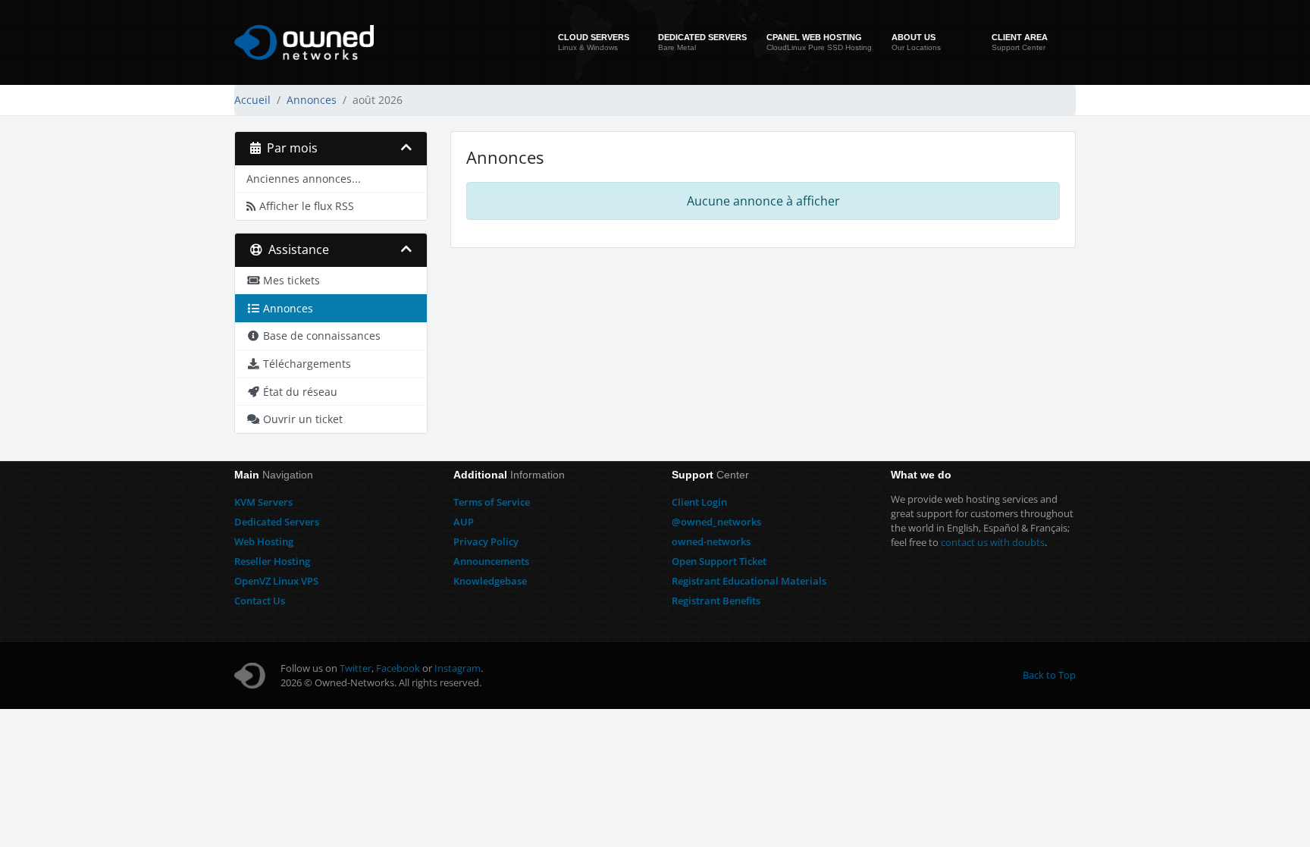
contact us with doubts (993, 542)
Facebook (398, 668)
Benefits (716, 600)
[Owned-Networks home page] (304, 42)
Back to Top (1049, 675)
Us (259, 600)
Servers (263, 502)
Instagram (457, 668)
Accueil (252, 100)
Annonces (312, 100)
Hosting (263, 541)
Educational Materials (749, 581)
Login (699, 502)
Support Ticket (719, 561)
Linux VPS (276, 581)
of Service (491, 502)
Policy (486, 541)
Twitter (355, 668)
